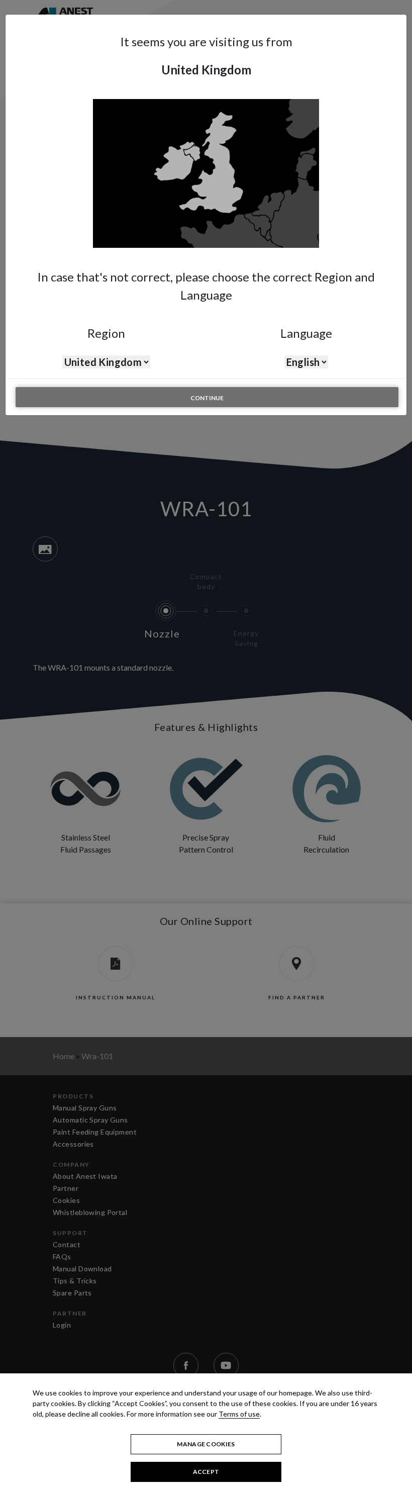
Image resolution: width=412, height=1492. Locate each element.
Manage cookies (206, 1444)
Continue (207, 398)
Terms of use (239, 1414)
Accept (206, 1471)
